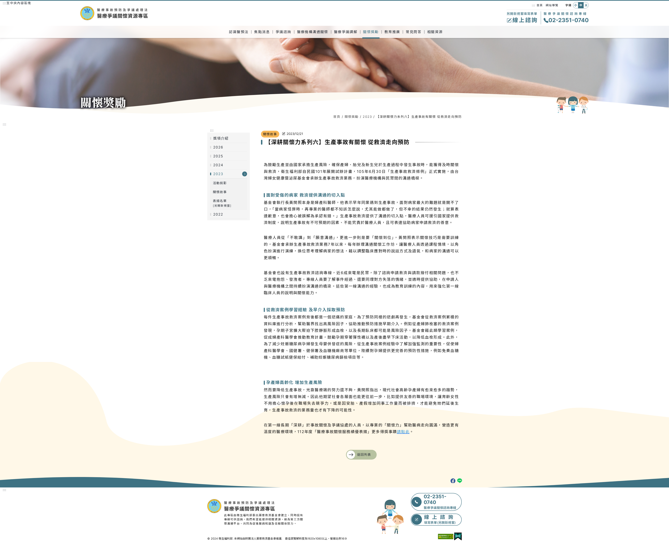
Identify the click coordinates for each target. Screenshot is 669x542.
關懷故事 (220, 192)
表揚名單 (222, 203)
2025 (218, 156)
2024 (218, 165)
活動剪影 (220, 183)
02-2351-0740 (568, 20)
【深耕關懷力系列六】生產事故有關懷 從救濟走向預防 (419, 117)
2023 (367, 117)
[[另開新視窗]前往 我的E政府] (458, 537)
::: (533, 5)
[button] (238, 32)
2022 (218, 214)
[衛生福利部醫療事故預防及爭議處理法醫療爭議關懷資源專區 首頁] (143, 13)
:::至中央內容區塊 (17, 3)
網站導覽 (552, 5)
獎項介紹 (221, 138)
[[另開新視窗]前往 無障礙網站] (445, 536)
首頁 (540, 5)
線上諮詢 (525, 20)
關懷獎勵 (352, 117)
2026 (218, 147)
